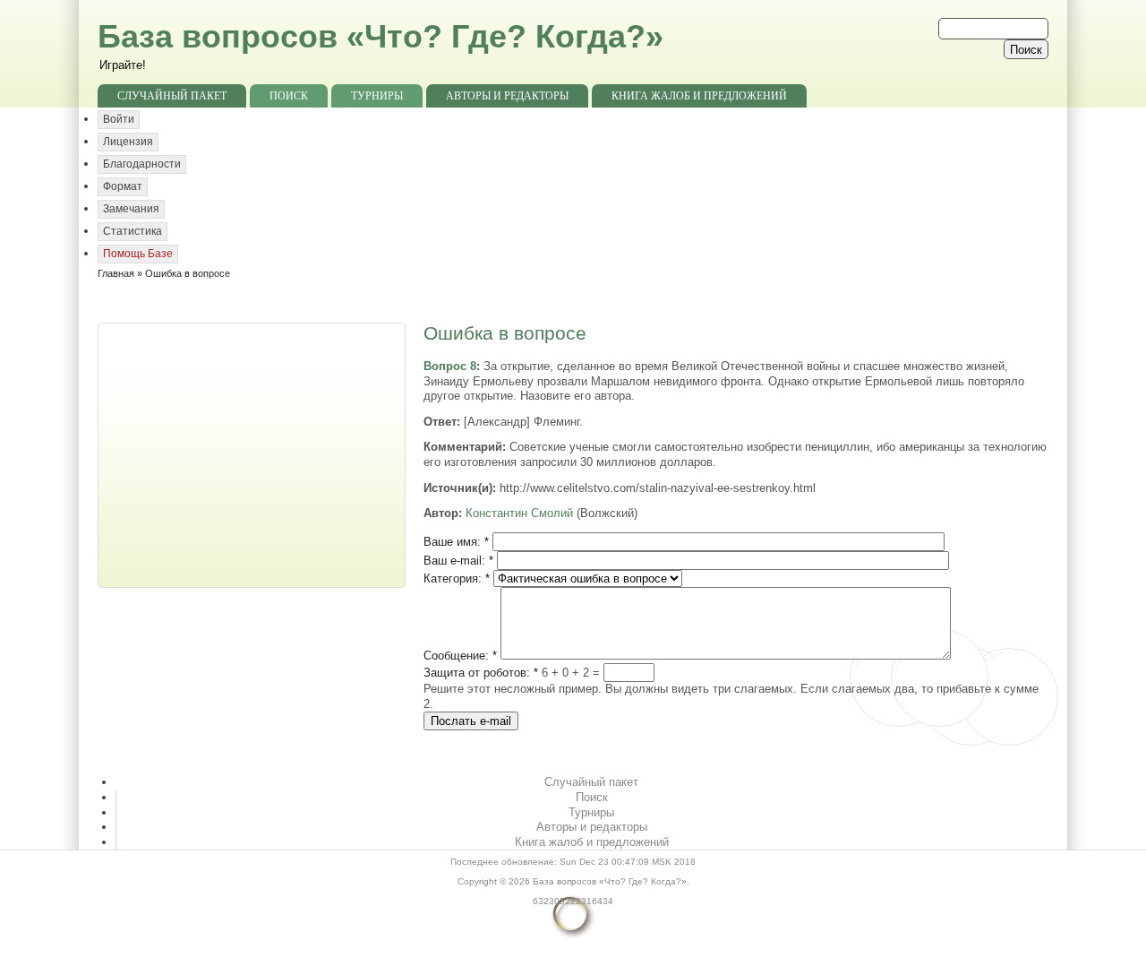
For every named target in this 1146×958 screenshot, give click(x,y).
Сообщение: (460, 655)
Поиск (288, 96)
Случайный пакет (172, 96)
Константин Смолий (519, 513)
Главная (116, 273)
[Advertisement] (253, 453)
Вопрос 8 (449, 366)
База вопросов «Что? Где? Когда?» (380, 36)
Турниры (377, 96)
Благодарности (142, 164)
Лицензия (128, 141)
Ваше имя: (456, 541)
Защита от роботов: (480, 672)
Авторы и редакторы (507, 96)
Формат (122, 186)
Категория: (456, 578)
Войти (118, 119)
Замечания (131, 209)
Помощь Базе (138, 253)
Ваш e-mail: (458, 560)
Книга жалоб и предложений (699, 96)
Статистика (132, 231)
